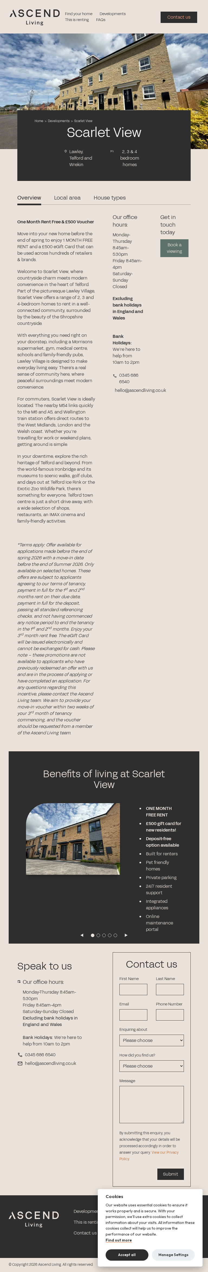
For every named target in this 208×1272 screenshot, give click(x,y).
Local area (67, 197)
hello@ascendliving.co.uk (50, 1063)
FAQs (100, 19)
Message (127, 1080)
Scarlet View (83, 121)
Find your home (78, 13)
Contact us (178, 17)
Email (124, 1004)
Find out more (119, 1240)
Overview (29, 197)
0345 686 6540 (40, 1055)
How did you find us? (137, 1055)
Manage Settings (173, 1255)
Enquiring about (133, 1029)
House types (110, 197)
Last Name (165, 978)
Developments (113, 13)
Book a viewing (174, 248)
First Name (129, 978)
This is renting (77, 19)
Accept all (127, 1255)
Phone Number (169, 1004)
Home (39, 121)
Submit (170, 1174)
